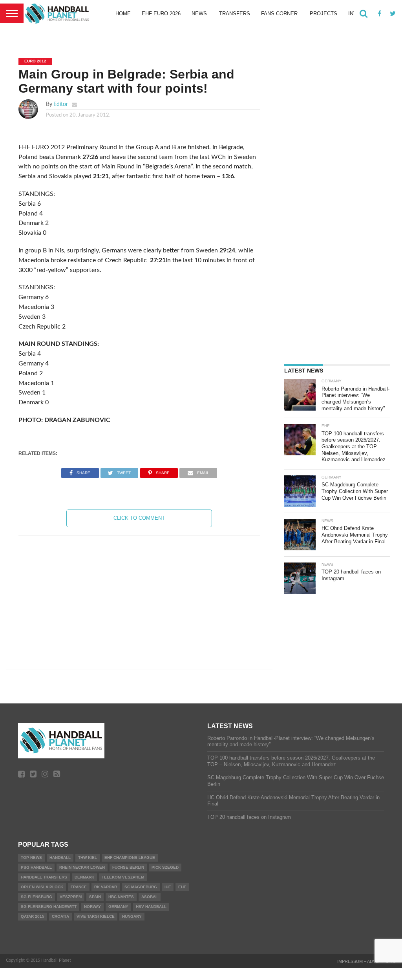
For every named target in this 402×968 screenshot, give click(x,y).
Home (123, 13)
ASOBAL (149, 897)
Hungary (132, 916)
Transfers (234, 13)
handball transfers (44, 877)
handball (60, 857)
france (79, 887)
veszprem (71, 897)
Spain (95, 897)
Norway (92, 906)
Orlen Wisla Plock (42, 887)
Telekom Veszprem (123, 877)
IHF (167, 887)
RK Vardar (105, 887)
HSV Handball (151, 906)
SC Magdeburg (140, 887)
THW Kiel (87, 857)
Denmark (84, 877)
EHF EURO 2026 (161, 13)
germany (118, 906)
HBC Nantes (121, 897)
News (199, 13)
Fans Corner (279, 13)
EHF (182, 887)
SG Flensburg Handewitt (49, 906)
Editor (60, 104)
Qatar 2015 (32, 916)
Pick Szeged (165, 867)
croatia (60, 916)
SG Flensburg (36, 897)
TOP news (31, 857)
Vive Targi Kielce (96, 916)
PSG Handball (36, 867)
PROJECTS (323, 13)
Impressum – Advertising (366, 961)
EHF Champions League (129, 857)
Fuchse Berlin (128, 867)
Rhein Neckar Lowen (82, 867)
